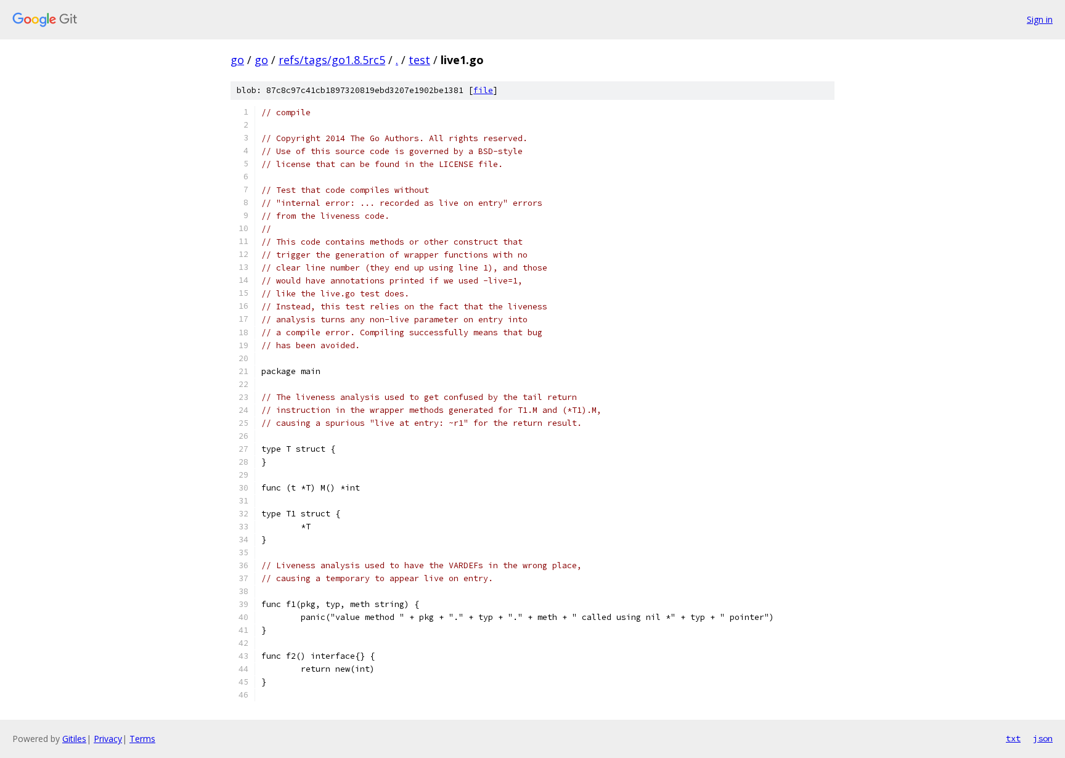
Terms (142, 738)
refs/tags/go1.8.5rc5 (332, 59)
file (483, 90)
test (419, 59)
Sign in (1040, 19)
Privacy (108, 738)
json (1043, 738)
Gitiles (74, 738)
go (237, 59)
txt (1013, 738)
